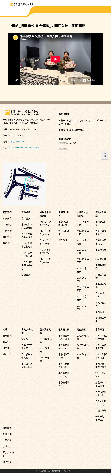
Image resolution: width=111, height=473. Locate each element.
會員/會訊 (26, 339)
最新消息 (25, 218)
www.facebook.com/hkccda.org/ (24, 147)
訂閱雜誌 (7, 348)
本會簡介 (7, 218)
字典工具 (7, 446)
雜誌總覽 (7, 336)
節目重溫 (62, 240)
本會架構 (7, 231)
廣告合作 (7, 354)
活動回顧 (25, 275)
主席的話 (7, 224)
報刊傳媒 (7, 434)
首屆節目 (99, 312)
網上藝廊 (7, 462)
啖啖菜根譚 (100, 410)
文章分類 (7, 342)
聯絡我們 (7, 243)
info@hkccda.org (17, 141)
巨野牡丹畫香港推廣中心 (26, 265)
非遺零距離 (100, 259)
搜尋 (105, 155)
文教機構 (7, 440)
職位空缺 (7, 237)
